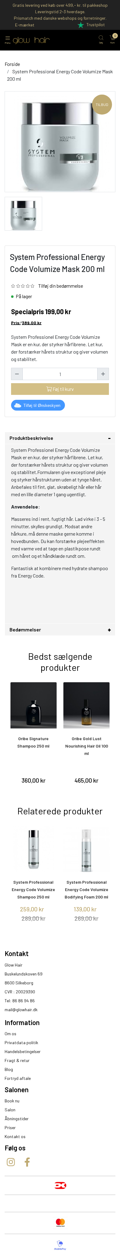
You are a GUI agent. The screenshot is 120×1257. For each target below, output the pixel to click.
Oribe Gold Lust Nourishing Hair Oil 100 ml (86, 746)
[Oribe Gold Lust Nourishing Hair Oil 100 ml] (87, 705)
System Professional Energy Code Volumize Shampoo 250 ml (33, 889)
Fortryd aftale (18, 1078)
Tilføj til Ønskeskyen (41, 405)
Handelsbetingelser (23, 1051)
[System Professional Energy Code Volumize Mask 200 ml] (23, 213)
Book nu (12, 1100)
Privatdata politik (21, 1042)
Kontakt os (15, 1136)
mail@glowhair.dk (21, 1009)
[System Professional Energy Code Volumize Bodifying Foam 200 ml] (87, 849)
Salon (10, 1109)
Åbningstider (17, 1118)
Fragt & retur (17, 1060)
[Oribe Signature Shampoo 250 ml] (34, 705)
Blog (9, 1069)
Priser (10, 1127)
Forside (12, 64)
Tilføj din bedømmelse (60, 286)
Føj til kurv (63, 389)
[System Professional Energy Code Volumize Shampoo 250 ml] (34, 849)
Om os (10, 1033)
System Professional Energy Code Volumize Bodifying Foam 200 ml (86, 889)
